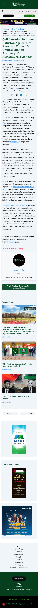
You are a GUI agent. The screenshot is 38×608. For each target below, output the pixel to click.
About (19, 546)
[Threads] (35, 11)
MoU (4, 123)
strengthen (14, 142)
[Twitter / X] (19, 599)
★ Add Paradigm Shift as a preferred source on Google (19, 287)
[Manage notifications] (3, 604)
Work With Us (19, 554)
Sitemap (19, 587)
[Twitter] (28, 11)
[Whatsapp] (19, 11)
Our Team (19, 549)
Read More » (6, 337)
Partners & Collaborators (19, 568)
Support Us (19, 562)
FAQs (19, 584)
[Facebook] (26, 11)
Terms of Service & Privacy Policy (19, 589)
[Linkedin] (33, 11)
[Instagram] (24, 11)
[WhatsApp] (26, 95)
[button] (3, 11)
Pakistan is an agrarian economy (14, 205)
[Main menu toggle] (4, 4)
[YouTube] (22, 11)
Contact (19, 552)
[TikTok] (31, 11)
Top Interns (19, 565)
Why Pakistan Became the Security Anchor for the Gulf (17, 365)
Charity (19, 557)
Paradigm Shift (19, 270)
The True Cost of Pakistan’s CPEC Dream (17, 397)
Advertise (19, 560)
